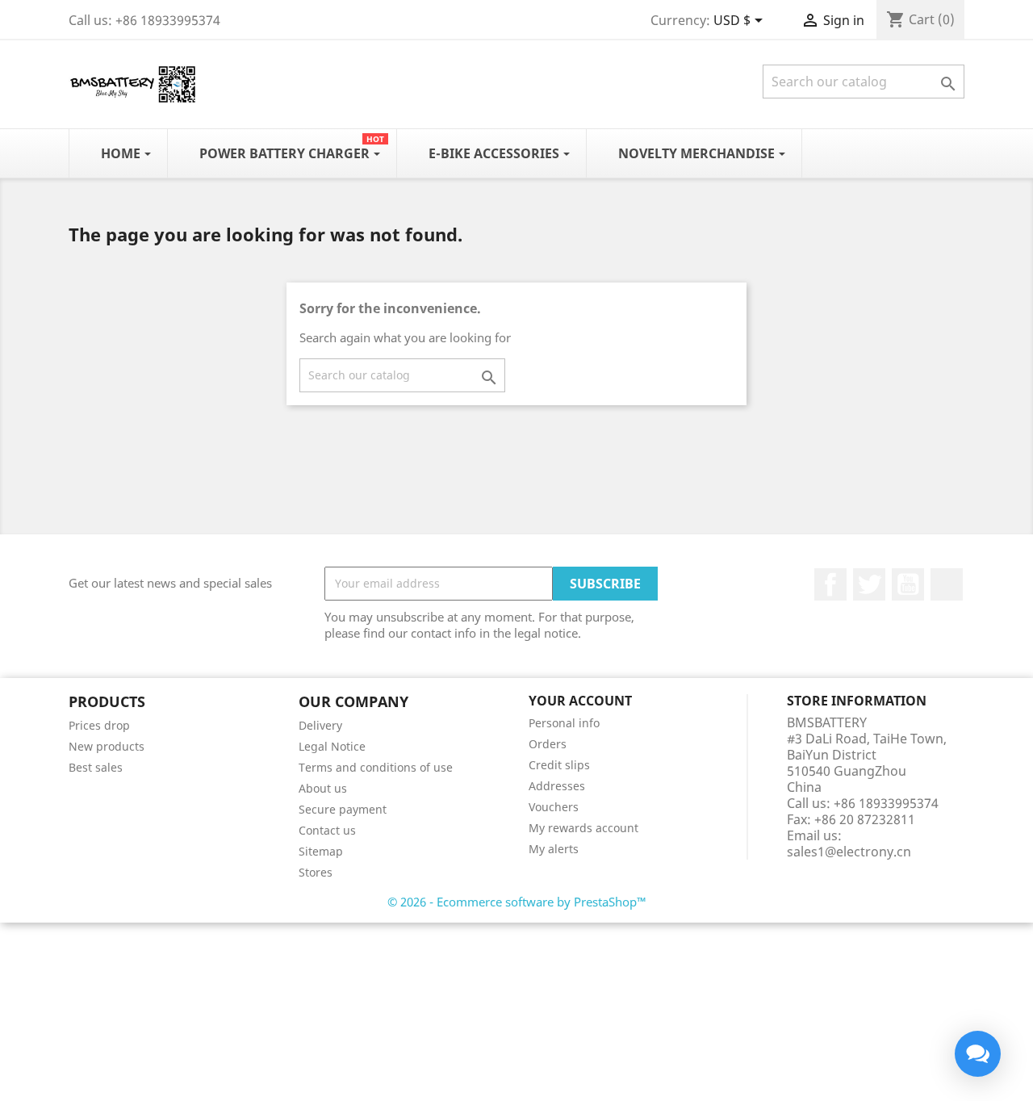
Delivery (320, 725)
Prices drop (99, 725)
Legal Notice (332, 746)
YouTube (908, 584)
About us (323, 788)
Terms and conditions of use (376, 767)
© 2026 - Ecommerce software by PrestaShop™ (516, 902)
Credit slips (559, 764)
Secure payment (343, 809)
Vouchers (554, 806)
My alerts (554, 848)
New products (106, 746)
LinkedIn (947, 584)
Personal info (564, 723)
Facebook (830, 584)
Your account (580, 701)
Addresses (557, 785)
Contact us (327, 830)
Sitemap (321, 851)
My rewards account (583, 827)
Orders (548, 743)
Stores (315, 872)
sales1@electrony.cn (849, 851)
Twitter (869, 584)
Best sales (96, 767)
